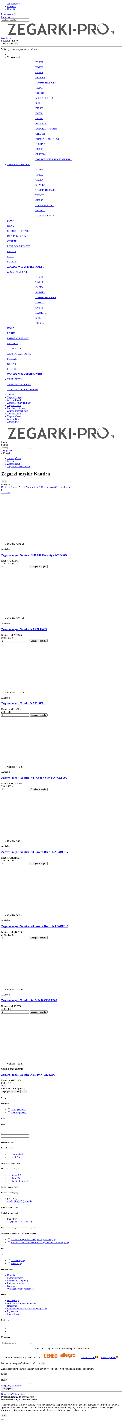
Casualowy (18, 1260)
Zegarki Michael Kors (17, 411)
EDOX (10, 256)
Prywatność (12, 1311)
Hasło (4, 1379)
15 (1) (29, 1221)
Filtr (4, 481)
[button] (14, 57)
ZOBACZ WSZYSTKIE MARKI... (53, 159)
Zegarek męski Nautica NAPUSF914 (23, 703)
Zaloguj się (7, 1388)
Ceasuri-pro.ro (88, 1357)
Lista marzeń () (8, 14)
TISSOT (39, 87)
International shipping (17, 1280)
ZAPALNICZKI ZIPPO (19, 384)
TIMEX (39, 67)
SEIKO (39, 103)
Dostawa (11, 6)
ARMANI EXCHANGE (47, 139)
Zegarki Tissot (14, 405)
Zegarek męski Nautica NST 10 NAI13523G (28, 1074)
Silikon (16, 1175)
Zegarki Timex (14, 413)
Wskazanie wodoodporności (20, 1288)
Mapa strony (13, 1314)
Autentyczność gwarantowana (21, 1303)
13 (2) (23, 1221)
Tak (24, 1091)
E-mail (4, 1374)
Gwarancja (12, 1286)
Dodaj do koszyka (38, 566)
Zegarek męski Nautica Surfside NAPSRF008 (29, 1000)
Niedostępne (18, 1112)
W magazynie (19, 1109)
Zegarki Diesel (14, 421)
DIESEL (39, 108)
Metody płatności (15, 1278)
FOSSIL (39, 62)
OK (3, 1415)
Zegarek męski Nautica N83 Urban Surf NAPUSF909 (34, 777)
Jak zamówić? (14, 3)
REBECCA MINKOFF (18, 246)
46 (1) (29, 1201)
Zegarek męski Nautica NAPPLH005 (24, 629)
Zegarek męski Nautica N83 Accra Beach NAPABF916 (34, 926)
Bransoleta (17, 1154)
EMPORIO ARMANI (46, 128)
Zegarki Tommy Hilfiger (18, 402)
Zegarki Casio (14, 416)
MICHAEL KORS (44, 98)
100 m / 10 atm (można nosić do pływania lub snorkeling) (40, 1242)
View (3, 1086)
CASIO (39, 72)
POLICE (11, 369)
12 (2, 492)
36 (8, 492)
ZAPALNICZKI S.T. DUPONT (22, 389)
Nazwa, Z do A (33, 487)
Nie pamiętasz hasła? (11, 1385)
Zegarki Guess (14, 419)
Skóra (15, 1178)
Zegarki (11, 394)
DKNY (39, 118)
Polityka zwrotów (15, 1283)
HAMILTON (41, 313)
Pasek (15, 1157)
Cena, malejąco (62, 487)
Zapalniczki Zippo (16, 408)
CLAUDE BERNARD (18, 231)
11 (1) (10, 1221)
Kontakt (11, 9)
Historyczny (13, 1300)
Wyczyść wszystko (10, 1091)
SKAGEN (40, 77)
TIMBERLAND (15, 348)
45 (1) (23, 1201)
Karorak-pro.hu (108, 1357)
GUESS (39, 149)
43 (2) (10, 1201)
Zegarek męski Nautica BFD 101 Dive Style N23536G (34, 555)
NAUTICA (12, 343)
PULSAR (12, 261)
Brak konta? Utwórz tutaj (13, 1394)
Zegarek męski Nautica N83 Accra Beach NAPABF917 (34, 851)
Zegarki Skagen (14, 397)
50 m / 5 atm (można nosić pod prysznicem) (33, 1239)
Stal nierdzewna (20, 1181)
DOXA (39, 113)
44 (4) (17, 1201)
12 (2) (16, 1221)
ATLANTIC (41, 123)
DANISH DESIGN (44, 215)
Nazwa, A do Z (18, 487)
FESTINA (40, 144)
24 (5, 492)
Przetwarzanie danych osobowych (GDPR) (27, 1308)
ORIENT (39, 93)
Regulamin (12, 1306)
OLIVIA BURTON (16, 236)
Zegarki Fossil (14, 400)
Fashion (16, 1263)
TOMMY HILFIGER (45, 82)
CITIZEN (40, 134)
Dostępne (6, 487)
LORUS (11, 333)
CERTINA (40, 154)
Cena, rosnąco (48, 487)
